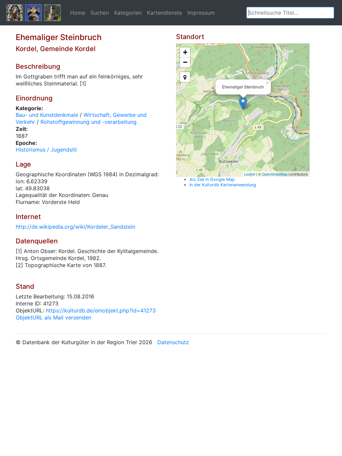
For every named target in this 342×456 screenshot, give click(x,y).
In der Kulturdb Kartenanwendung (222, 184)
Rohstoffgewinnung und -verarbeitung (88, 122)
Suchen (100, 12)
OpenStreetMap (275, 174)
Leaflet (249, 174)
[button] (329, 12)
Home (77, 12)
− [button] (185, 62)
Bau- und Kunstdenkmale (47, 114)
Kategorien (128, 12)
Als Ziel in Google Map (212, 179)
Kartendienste (164, 12)
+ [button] (185, 52)
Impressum (201, 12)
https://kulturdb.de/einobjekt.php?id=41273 (101, 310)
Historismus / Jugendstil (46, 149)
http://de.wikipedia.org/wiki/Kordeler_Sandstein (75, 226)
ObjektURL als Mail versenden (53, 317)
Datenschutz (173, 342)
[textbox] (290, 12)
